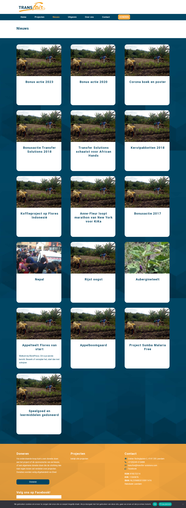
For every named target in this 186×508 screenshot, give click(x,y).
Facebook (132, 468)
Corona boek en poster (147, 82)
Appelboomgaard (93, 345)
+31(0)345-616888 (136, 462)
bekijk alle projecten (79, 458)
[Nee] (183, 504)
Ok (155, 504)
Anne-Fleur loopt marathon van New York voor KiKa (94, 217)
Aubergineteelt (148, 279)
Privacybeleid (165, 504)
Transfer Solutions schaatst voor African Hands (93, 151)
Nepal (39, 279)
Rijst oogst (94, 279)
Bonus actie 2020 (94, 82)
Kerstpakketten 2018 (148, 148)
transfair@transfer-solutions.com (142, 465)
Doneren (33, 482)
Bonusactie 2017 (147, 213)
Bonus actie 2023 (39, 82)
